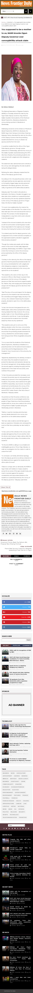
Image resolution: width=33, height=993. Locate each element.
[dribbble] (18, 828)
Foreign (14, 798)
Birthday (13, 778)
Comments (27, 645)
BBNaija (5, 778)
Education (6, 789)
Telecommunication (10, 817)
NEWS (10, 809)
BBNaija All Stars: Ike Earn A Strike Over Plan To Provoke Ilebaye (20, 969)
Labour (18, 803)
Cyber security (8, 784)
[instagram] (26, 828)
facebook (27, 556)
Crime (23, 781)
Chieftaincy (15, 781)
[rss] (20, 828)
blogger (6, 556)
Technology (14, 814)
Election (15, 789)
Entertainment (20, 792)
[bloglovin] (15, 828)
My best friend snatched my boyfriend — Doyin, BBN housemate (20, 958)
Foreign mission (8, 800)
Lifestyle (6, 806)
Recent (6, 645)
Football (6, 798)
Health (18, 800)
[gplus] (9, 828)
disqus (16, 556)
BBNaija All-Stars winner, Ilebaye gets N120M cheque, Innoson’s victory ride (20, 938)
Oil (15, 809)
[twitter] (6, 828)
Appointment (7, 776)
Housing (26, 800)
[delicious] (28, 828)
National (21, 806)
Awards (17, 776)
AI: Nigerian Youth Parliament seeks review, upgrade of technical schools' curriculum (19, 735)
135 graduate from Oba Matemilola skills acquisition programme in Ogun (18, 681)
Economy (6, 787)
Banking (25, 776)
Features (17, 795)
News (13, 773)
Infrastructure (8, 803)
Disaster (18, 784)
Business (6, 773)
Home (3, 22)
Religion (14, 811)
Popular (16, 645)
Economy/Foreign (17, 787)
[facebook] (4, 828)
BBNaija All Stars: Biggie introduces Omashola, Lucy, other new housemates (20, 948)
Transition (22, 817)
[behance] (23, 828)
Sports (5, 814)
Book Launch (23, 778)
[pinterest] (12, 828)
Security (22, 811)
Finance (25, 795)
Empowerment (8, 792)
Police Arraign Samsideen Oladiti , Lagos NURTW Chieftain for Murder (20, 875)
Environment (7, 795)
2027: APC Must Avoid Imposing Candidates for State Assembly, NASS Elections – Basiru (20, 659)
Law (25, 803)
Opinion (21, 809)
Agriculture (21, 773)
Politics (6, 811)
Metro (13, 806)
